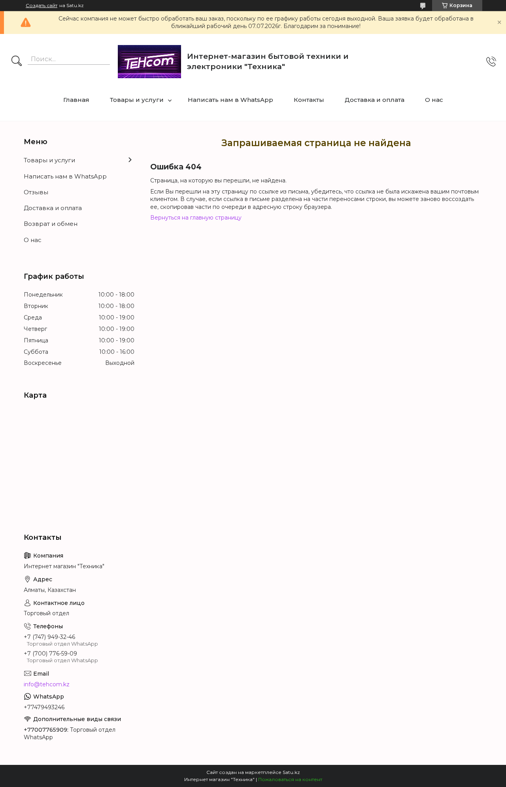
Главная (76, 99)
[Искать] (16, 61)
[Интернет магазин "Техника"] (149, 61)
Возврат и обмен (50, 223)
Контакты (309, 99)
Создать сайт (41, 5)
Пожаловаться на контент (290, 779)
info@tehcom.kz (47, 684)
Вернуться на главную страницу (196, 217)
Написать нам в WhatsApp (230, 99)
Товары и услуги (137, 99)
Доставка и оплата (374, 99)
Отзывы (36, 192)
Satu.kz (291, 772)
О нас (434, 99)
